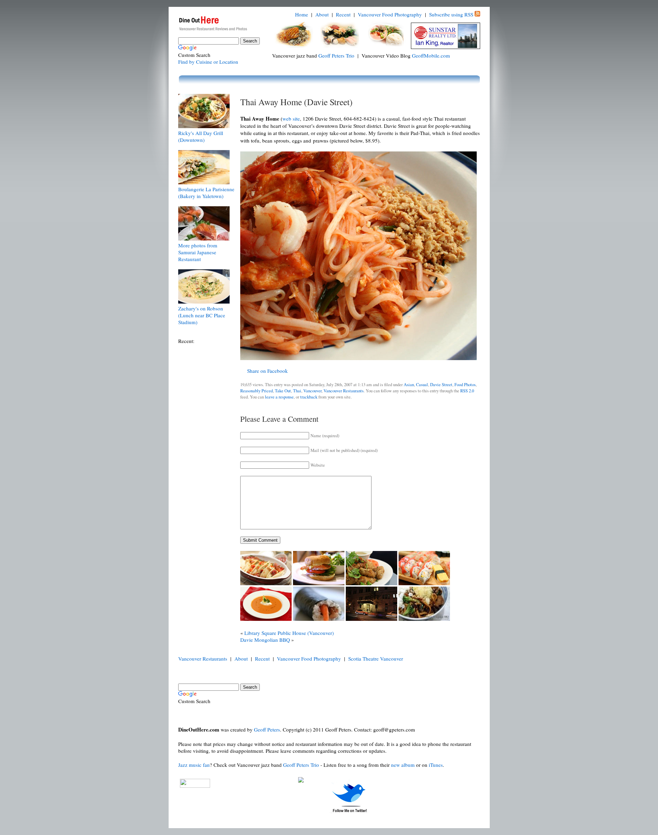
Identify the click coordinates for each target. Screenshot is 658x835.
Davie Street (441, 385)
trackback (308, 397)
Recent (343, 14)
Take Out (283, 391)
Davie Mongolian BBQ (265, 639)
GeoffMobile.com (431, 55)
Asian (409, 385)
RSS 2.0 (467, 391)
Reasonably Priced (256, 391)
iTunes (436, 764)
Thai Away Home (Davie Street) (296, 102)
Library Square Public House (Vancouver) (289, 632)
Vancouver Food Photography (390, 14)
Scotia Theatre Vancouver (375, 658)
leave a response (279, 397)
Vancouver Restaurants (344, 391)
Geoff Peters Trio (336, 55)
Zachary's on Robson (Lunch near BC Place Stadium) (201, 315)
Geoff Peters (267, 729)
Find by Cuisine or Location (208, 61)
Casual (422, 385)
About (322, 14)
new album (403, 764)
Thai (297, 391)
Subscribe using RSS (451, 14)
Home (301, 14)
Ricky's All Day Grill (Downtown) (200, 136)
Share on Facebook (267, 370)
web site (291, 118)
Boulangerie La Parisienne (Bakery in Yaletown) (206, 192)
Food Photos (465, 385)
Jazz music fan (194, 764)
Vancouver (312, 391)
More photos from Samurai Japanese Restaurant (197, 252)
